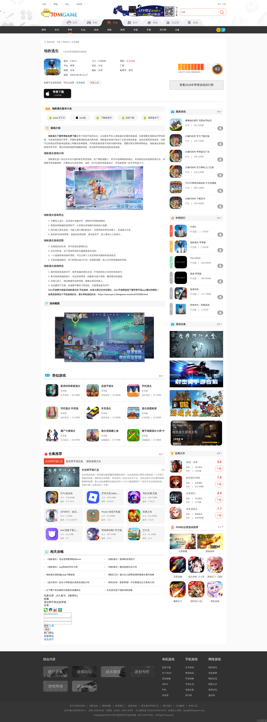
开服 (149, 29)
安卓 (57, 29)
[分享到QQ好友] (51, 610)
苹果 (70, 29)
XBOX (165, 684)
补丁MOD (167, 673)
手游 (58, 42)
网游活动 (212, 678)
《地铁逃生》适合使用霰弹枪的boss (63, 559)
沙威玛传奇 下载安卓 (195, 198)
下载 (219, 468)
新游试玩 (212, 689)
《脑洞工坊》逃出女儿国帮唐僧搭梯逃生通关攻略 (130, 574)
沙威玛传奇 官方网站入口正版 (199, 167)
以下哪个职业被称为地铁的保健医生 (63, 590)
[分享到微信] (46, 610)
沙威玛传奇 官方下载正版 (197, 136)
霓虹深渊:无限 (150, 493)
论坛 (67, 4)
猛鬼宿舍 (194, 289)
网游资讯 (212, 667)
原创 (96, 29)
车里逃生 (106, 408)
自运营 (79, 4)
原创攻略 (166, 678)
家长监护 (167, 706)
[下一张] (139, 337)
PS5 (164, 689)
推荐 (44, 29)
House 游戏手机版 (111, 511)
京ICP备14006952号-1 (75, 710)
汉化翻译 (180, 706)
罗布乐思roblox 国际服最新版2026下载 (112, 493)
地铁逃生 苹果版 (198, 242)
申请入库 (193, 706)
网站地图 (106, 706)
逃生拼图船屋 (149, 408)
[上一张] (70, 337)
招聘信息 (93, 706)
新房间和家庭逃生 (70, 386)
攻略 (109, 29)
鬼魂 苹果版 (195, 273)
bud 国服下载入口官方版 (70, 530)
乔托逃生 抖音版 (69, 408)
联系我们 (119, 706)
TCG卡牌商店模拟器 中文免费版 (200, 183)
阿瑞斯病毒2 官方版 (112, 530)
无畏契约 (190, 493)
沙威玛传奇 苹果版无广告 (197, 151)
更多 (161, 376)
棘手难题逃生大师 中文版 (153, 431)
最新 (46, 639)
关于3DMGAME (77, 706)
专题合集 (189, 689)
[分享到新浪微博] (55, 610)
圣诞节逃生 (107, 386)
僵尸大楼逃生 (68, 431)
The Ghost (195, 258)
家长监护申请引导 (150, 706)
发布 (47, 629)
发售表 (165, 695)
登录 (219, 4)
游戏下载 (166, 667)
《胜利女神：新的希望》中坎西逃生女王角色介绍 (130, 582)
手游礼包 (189, 684)
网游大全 (212, 684)
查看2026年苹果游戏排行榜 (197, 84)
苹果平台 (66, 42)
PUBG (193, 227)
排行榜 (163, 29)
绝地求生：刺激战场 (200, 305)
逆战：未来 (192, 462)
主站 (44, 4)
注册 (224, 4)
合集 (177, 29)
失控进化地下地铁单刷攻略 (120, 590)
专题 (136, 29)
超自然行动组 (193, 477)
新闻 (122, 29)
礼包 (83, 29)
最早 (51, 639)
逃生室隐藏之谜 (110, 431)
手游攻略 (189, 678)
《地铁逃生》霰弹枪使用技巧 (121, 559)
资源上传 (94, 82)
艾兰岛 (146, 530)
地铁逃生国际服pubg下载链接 (60, 574)
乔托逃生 (147, 386)
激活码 (211, 695)
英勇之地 (147, 511)
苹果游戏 (189, 673)
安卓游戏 (189, 667)
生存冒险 (75, 42)
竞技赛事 (212, 673)
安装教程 (80, 82)
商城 (55, 4)
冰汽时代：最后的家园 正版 (70, 511)
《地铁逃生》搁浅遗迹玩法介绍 (122, 567)
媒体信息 (132, 706)
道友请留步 (192, 509)
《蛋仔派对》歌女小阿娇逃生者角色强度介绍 (67, 582)
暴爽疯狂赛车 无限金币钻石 (198, 120)
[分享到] (60, 610)
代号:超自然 (66, 493)
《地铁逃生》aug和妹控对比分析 (62, 567)
